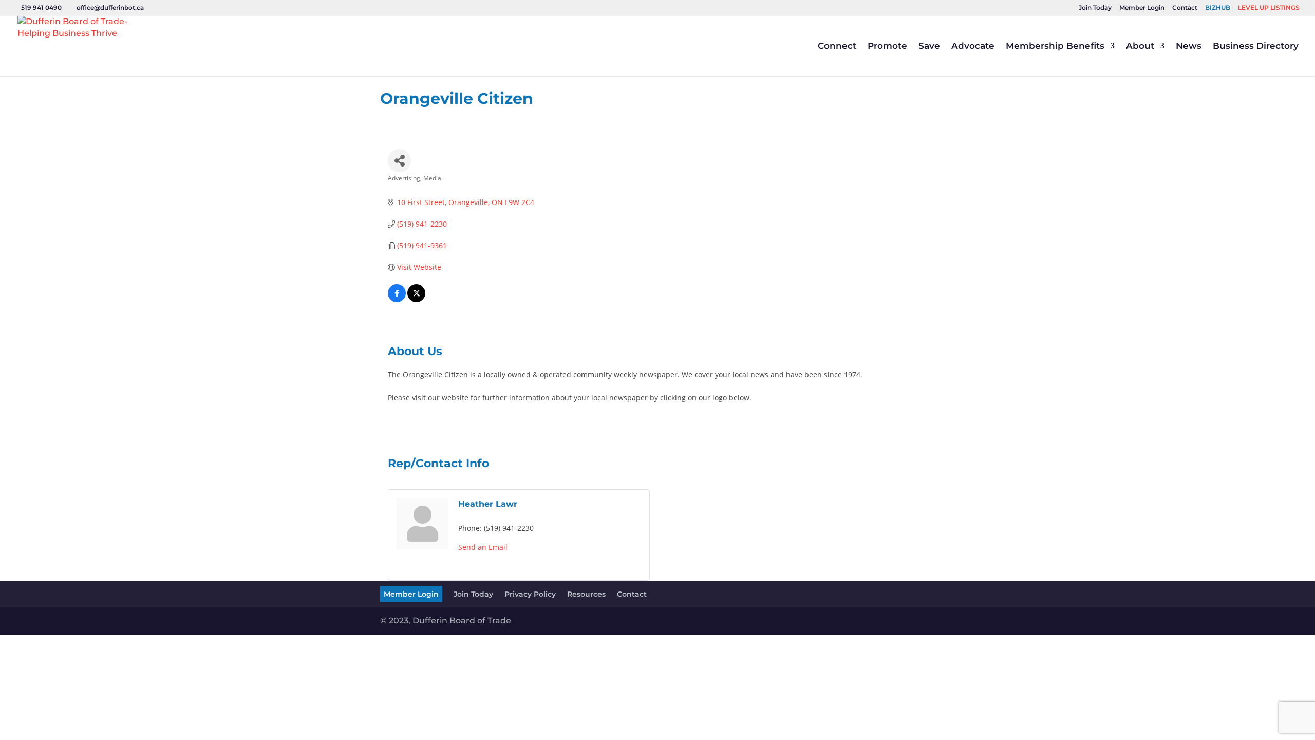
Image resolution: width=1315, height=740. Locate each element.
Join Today (1095, 8)
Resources (586, 594)
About (1140, 46)
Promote (887, 46)
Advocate (972, 46)
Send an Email (483, 547)
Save (929, 46)
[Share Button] (399, 160)
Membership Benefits (1055, 46)
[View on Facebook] (397, 299)
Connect (837, 46)
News (1188, 46)
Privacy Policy (530, 594)
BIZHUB (1217, 8)
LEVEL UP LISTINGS (1269, 8)
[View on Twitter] (416, 299)
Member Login (1141, 8)
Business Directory (1256, 46)
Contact (1184, 8)
